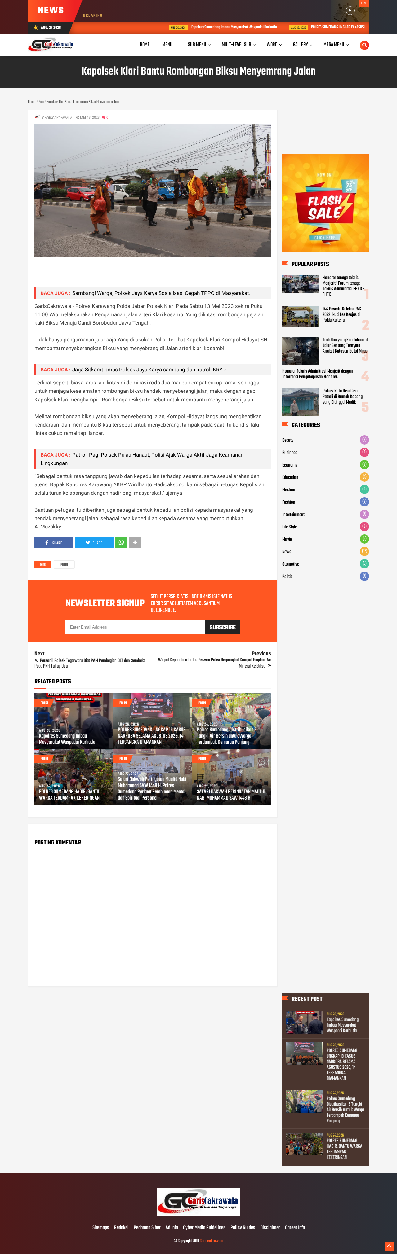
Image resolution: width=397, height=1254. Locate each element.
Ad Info (172, 1228)
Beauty (287, 440)
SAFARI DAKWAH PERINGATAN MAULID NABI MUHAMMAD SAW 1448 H (231, 795)
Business (289, 453)
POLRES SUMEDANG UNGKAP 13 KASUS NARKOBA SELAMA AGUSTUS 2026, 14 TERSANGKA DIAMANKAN (151, 736)
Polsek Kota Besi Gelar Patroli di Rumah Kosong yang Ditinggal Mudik (343, 396)
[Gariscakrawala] (198, 1215)
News (286, 552)
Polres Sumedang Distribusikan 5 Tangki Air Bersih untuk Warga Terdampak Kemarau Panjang (226, 736)
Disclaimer (270, 1228)
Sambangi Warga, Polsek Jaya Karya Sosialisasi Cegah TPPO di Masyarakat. (161, 293)
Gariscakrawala (211, 1241)
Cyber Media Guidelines (204, 1228)
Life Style (289, 527)
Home (145, 45)
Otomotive (290, 564)
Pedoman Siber (147, 1228)
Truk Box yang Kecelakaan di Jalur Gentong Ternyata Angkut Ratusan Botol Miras (345, 345)
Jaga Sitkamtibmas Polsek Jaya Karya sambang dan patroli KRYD (149, 369)
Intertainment (293, 515)
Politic (287, 577)
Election (288, 490)
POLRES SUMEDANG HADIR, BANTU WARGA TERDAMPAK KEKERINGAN (69, 795)
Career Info (295, 1228)
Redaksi (121, 1228)
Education (290, 478)
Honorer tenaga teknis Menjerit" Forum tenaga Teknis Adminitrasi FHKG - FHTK (344, 286)
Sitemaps (100, 1228)
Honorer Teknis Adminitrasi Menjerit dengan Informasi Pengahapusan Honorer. (317, 374)
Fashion (288, 502)
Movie (287, 540)
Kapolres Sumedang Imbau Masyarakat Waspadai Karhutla (192, 27)
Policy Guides (242, 1228)
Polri (64, 565)
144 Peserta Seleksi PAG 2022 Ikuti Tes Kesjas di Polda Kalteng (342, 314)
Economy (289, 465)
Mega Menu (333, 45)
